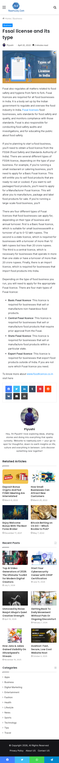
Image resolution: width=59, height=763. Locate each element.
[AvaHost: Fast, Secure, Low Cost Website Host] (44, 635)
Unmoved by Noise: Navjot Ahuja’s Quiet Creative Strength (14, 612)
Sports (7, 717)
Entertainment (11, 692)
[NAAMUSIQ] (16, 7)
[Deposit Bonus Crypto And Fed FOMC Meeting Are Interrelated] (15, 476)
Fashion (8, 697)
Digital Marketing (13, 687)
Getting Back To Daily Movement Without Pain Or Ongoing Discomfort (43, 614)
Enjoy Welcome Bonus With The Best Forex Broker (14, 526)
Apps (7, 677)
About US (31, 750)
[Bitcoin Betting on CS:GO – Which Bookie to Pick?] (44, 512)
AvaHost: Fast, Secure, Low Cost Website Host (41, 649)
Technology (10, 722)
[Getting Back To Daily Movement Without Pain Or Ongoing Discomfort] (44, 598)
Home (7, 18)
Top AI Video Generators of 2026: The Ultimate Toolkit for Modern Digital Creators (14, 575)
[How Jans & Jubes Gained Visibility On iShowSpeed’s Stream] (15, 635)
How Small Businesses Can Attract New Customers (40, 491)
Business (17, 18)
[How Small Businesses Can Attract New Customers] (44, 476)
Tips (6, 727)
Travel (7, 732)
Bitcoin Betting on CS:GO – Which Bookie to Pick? (41, 526)
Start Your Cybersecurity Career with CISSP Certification (42, 573)
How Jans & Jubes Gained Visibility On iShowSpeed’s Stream (14, 651)
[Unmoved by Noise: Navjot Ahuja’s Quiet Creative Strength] (15, 598)
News (7, 712)
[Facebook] (8, 389)
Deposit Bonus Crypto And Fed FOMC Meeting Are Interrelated (13, 491)
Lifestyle (8, 707)
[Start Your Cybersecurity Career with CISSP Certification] (44, 558)
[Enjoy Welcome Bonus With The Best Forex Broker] (15, 512)
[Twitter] (16, 389)
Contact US (43, 750)
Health (7, 702)
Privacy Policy (16, 750)
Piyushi (10, 45)
